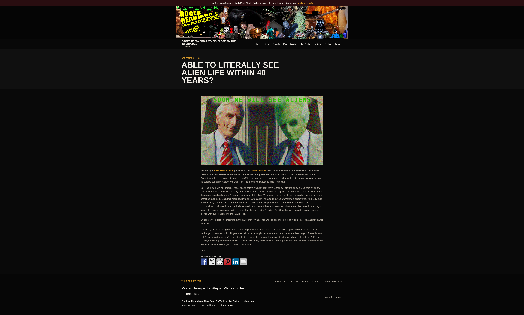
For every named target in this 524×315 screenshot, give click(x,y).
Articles (328, 44)
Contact (337, 44)
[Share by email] (243, 261)
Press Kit (328, 297)
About (266, 44)
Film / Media (305, 44)
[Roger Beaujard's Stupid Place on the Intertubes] (262, 22)
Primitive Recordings (283, 281)
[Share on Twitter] (212, 261)
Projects (276, 44)
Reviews (317, 44)
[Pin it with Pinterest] (227, 261)
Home (258, 44)
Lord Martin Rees (223, 170)
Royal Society (258, 170)
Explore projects (305, 3)
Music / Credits (289, 44)
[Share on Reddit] (219, 261)
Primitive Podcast (333, 281)
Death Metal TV (315, 281)
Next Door (301, 281)
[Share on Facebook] (204, 261)
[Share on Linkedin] (235, 261)
